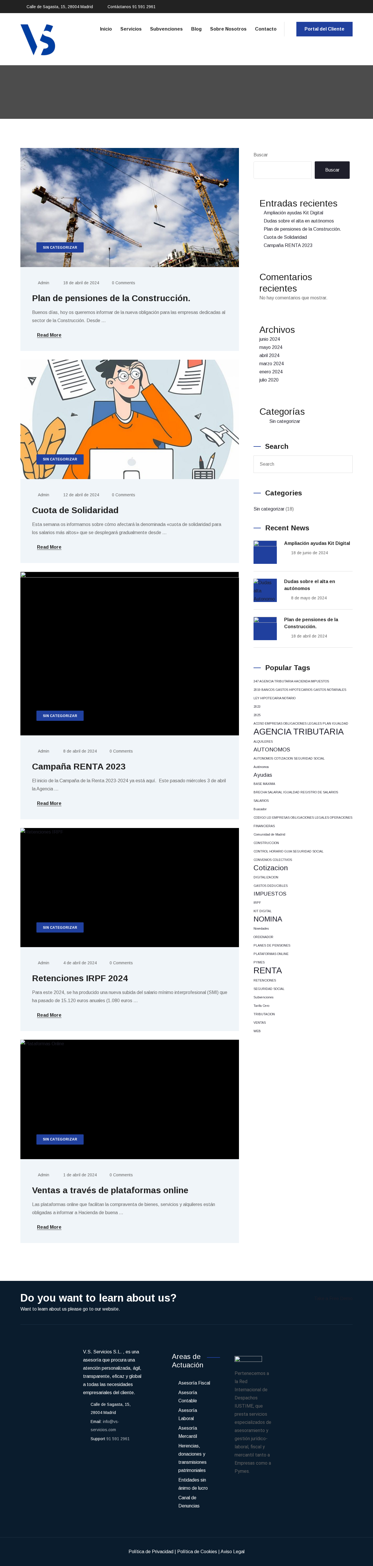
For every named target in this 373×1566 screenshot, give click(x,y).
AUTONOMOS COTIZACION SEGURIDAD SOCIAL (289, 758)
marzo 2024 (271, 363)
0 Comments (123, 282)
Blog (196, 29)
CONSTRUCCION (266, 843)
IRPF (257, 902)
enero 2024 (271, 371)
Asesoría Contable (187, 1396)
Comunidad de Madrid (269, 834)
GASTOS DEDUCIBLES (271, 885)
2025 (257, 715)
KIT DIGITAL (263, 911)
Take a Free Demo (333, 1298)
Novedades (261, 928)
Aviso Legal (232, 1551)
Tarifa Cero (261, 1005)
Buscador (260, 809)
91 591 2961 (144, 6)
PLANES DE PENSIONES (272, 945)
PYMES (259, 962)
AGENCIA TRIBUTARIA (299, 731)
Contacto (266, 29)
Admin (43, 282)
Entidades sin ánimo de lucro (193, 1484)
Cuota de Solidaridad (75, 510)
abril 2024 (269, 355)
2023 (257, 706)
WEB (257, 1031)
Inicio (106, 29)
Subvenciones (166, 29)
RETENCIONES (265, 980)
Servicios (131, 29)
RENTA (268, 970)
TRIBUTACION (264, 1014)
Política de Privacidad (151, 1551)
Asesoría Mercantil (187, 1432)
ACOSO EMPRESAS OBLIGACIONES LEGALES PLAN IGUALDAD (301, 723)
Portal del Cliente (324, 29)
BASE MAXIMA (264, 783)
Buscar (261, 154)
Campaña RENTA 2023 (79, 766)
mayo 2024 (270, 347)
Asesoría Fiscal (194, 1382)
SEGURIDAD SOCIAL (269, 989)
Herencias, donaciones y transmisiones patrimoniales (192, 1458)
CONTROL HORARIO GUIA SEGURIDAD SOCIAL (288, 851)
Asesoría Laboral (187, 1414)
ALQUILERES (263, 741)
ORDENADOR (263, 937)
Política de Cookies (197, 1551)
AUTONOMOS (272, 749)
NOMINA (268, 919)
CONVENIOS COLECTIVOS (273, 859)
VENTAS (260, 1022)
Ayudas (263, 775)
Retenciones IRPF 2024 (80, 978)
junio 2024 (269, 339)
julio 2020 (269, 379)
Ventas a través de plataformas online (110, 1190)
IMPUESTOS (270, 894)
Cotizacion (271, 868)
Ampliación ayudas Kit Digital (293, 212)
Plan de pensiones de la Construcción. (111, 298)
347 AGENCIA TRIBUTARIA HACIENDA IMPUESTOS (291, 681)
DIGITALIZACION (266, 877)
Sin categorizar (284, 421)
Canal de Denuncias (189, 1501)
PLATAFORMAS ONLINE (271, 954)
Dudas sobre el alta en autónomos (299, 220)
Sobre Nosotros (228, 29)
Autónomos (261, 767)
